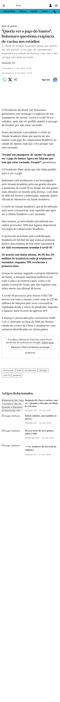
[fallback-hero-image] (13, 405)
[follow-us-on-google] (55, 79)
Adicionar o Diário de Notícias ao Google (30, 347)
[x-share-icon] (10, 81)
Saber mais (48, 342)
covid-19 (6, 375)
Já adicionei (30, 352)
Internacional (8, 370)
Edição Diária (9, 11)
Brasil (19, 370)
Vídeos (45, 11)
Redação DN (8, 63)
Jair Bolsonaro (30, 370)
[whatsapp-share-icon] (4, 81)
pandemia (17, 375)
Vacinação (43, 370)
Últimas (23, 11)
